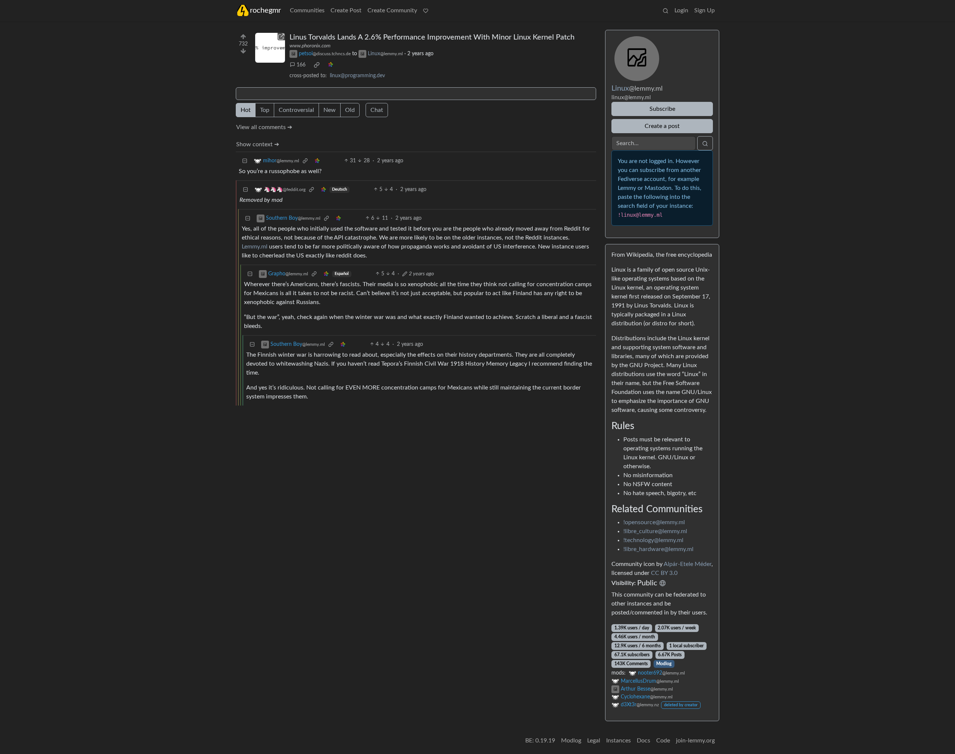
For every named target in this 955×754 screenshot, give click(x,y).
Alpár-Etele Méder (687, 564)
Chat (376, 110)
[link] (317, 65)
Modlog (663, 663)
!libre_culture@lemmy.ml (655, 531)
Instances (618, 741)
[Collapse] (245, 161)
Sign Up (704, 10)
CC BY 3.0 (664, 573)
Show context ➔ (257, 144)
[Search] (665, 10)
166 (301, 65)
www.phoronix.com (310, 46)
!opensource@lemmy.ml (654, 522)
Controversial (296, 110)
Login (681, 10)
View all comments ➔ (264, 127)
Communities (307, 10)
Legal (593, 741)
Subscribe (662, 109)
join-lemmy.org (695, 741)
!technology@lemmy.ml (653, 540)
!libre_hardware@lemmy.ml (658, 549)
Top (264, 110)
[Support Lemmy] (425, 10)
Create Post (346, 10)
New (329, 110)
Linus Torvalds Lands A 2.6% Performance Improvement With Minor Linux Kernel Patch (431, 37)
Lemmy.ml (254, 247)
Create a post (662, 126)
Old (350, 110)
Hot (246, 110)
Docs (643, 741)
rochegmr (265, 10)
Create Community (392, 10)
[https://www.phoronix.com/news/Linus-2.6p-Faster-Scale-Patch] (270, 48)
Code (663, 741)
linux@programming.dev (357, 75)
